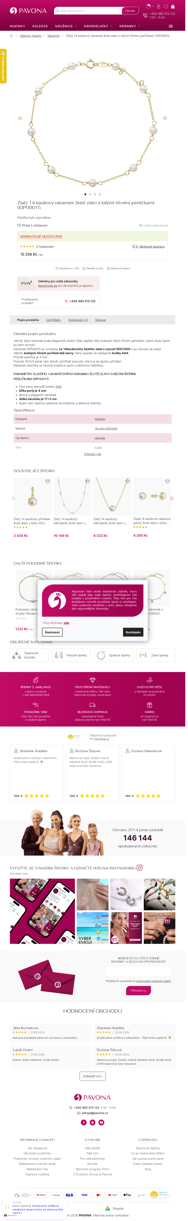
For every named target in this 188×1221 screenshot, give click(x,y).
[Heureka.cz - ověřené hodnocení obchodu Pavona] (75, 737)
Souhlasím (133, 632)
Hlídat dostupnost (155, 225)
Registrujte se (47, 285)
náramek (100, 437)
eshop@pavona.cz (95, 1113)
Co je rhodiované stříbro (147, 1153)
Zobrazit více (92, 1076)
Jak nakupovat (37, 1148)
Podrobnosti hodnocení (37, 247)
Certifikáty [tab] (53, 320)
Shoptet (118, 1208)
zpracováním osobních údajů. (153, 981)
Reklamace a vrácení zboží (37, 1164)
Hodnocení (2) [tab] (78, 320)
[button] (85, 194)
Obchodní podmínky (37, 1153)
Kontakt (92, 1164)
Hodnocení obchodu (92, 1011)
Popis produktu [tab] (28, 320)
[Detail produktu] (33, 496)
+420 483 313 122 (162, 13)
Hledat (130, 11)
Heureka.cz (101, 739)
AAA (59, 386)
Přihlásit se (138, 990)
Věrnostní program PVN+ (92, 1169)
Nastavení (52, 632)
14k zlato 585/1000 (106, 428)
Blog (148, 1169)
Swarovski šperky (148, 1148)
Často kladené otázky (148, 1164)
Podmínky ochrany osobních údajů (37, 1158)
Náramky (100, 418)
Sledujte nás (19, 874)
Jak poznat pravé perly (148, 1158)
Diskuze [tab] (100, 320)
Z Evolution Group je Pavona (92, 1174)
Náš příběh (92, 1148)
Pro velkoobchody (92, 1158)
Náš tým (92, 1153)
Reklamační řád (37, 1169)
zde (66, 622)
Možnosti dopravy (152, 246)
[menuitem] (17, 26)
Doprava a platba (37, 1174)
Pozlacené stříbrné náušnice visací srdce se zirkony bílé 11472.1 (37, 1209)
